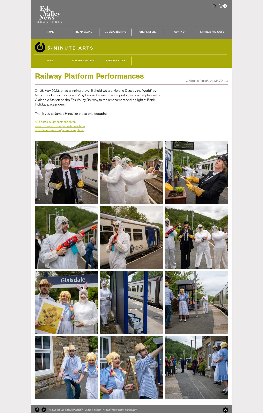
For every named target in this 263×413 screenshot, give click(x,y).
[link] (223, 6)
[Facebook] (37, 409)
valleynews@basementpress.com (120, 409)
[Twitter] (44, 409)
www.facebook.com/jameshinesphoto (59, 130)
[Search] (214, 6)
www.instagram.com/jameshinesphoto (60, 126)
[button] (83, 32)
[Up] (225, 410)
